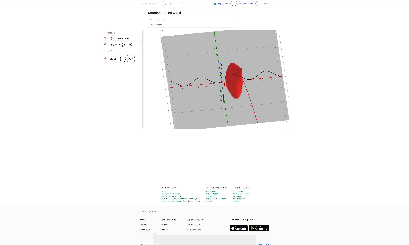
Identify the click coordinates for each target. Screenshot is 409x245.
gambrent (160, 19)
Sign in (264, 4)
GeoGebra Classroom (248, 4)
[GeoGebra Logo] (148, 4)
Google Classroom (224, 4)
